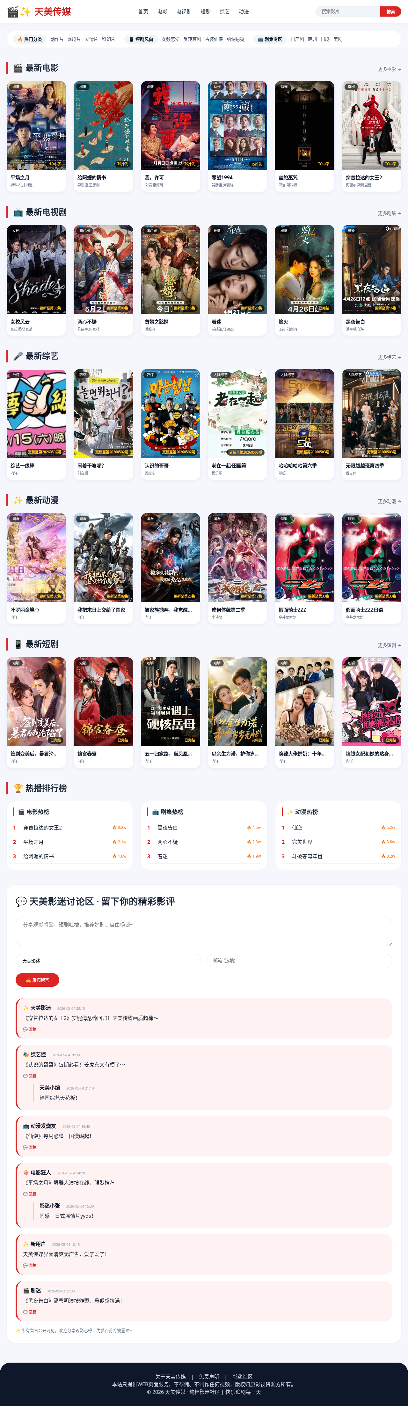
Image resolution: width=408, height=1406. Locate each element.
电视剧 (184, 11)
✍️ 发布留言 (37, 980)
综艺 (225, 11)
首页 (143, 11)
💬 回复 (29, 1029)
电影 (162, 11)
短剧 (205, 11)
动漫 (244, 11)
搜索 (391, 12)
